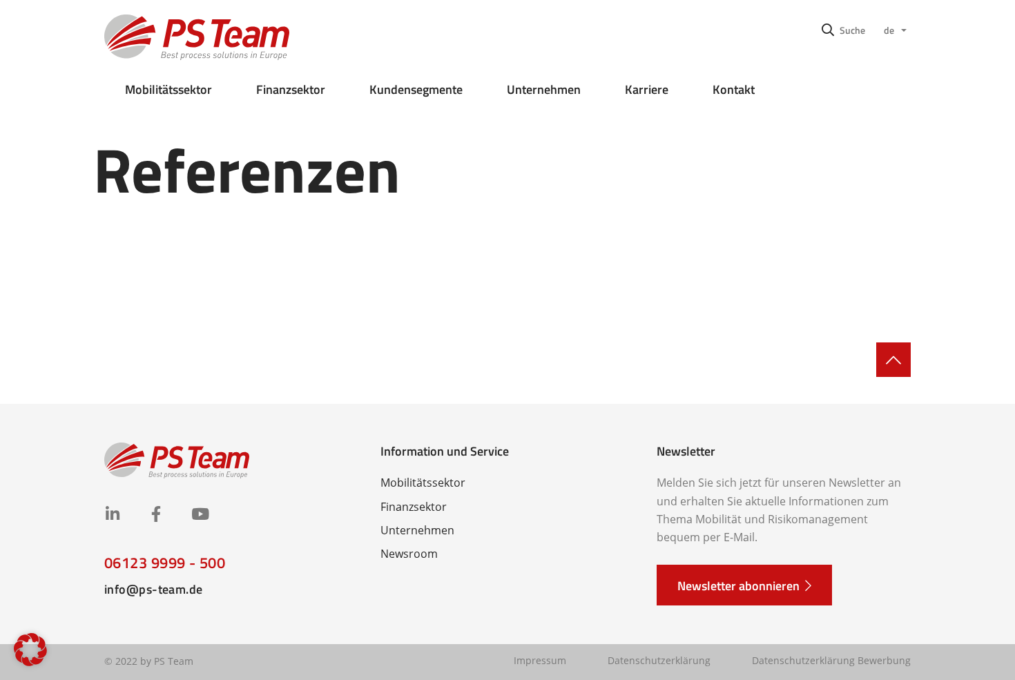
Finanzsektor (290, 89)
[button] (843, 29)
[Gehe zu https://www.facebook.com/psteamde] (156, 515)
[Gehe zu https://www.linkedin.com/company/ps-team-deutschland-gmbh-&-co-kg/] (112, 515)
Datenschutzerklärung (659, 660)
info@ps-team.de (153, 589)
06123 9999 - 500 (164, 562)
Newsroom (409, 553)
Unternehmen (544, 89)
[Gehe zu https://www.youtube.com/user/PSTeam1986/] (199, 515)
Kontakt (734, 89)
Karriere (646, 89)
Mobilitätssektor (168, 89)
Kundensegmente (416, 89)
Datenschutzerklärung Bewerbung (831, 660)
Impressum (540, 660)
